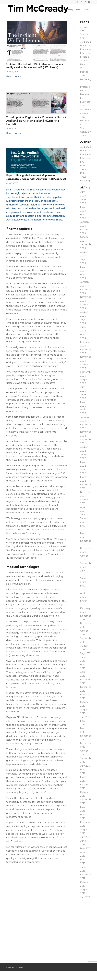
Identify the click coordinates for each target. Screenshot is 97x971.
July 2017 (85, 765)
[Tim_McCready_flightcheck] (36, 103)
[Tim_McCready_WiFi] (36, 41)
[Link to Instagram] (81, 2)
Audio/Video (87, 42)
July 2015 (85, 837)
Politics (84, 71)
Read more (12, 76)
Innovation (86, 49)
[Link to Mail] (89, 2)
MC (82, 161)
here (44, 219)
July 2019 (85, 653)
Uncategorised (88, 180)
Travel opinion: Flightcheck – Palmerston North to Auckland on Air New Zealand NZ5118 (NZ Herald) (36, 121)
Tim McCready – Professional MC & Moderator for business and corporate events (87, 94)
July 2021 (85, 514)
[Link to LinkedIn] (85, 2)
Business (85, 45)
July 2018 (85, 717)
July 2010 (85, 897)
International (87, 53)
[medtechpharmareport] (36, 160)
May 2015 (85, 848)
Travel (83, 135)
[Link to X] (77, 2)
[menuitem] (33, 9)
